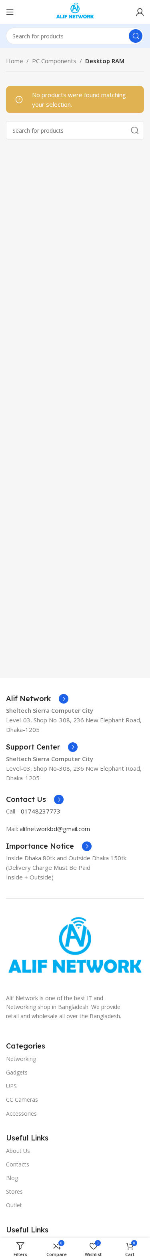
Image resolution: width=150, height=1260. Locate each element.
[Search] (135, 36)
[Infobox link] (37, 699)
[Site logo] (75, 11)
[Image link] (75, 949)
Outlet (14, 1205)
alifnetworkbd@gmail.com (55, 829)
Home (14, 61)
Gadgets (17, 1072)
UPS (11, 1086)
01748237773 (40, 811)
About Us (18, 1150)
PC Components (54, 61)
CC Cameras (22, 1099)
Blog (12, 1178)
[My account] (140, 12)
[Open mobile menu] (10, 12)
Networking (21, 1059)
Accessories (21, 1113)
